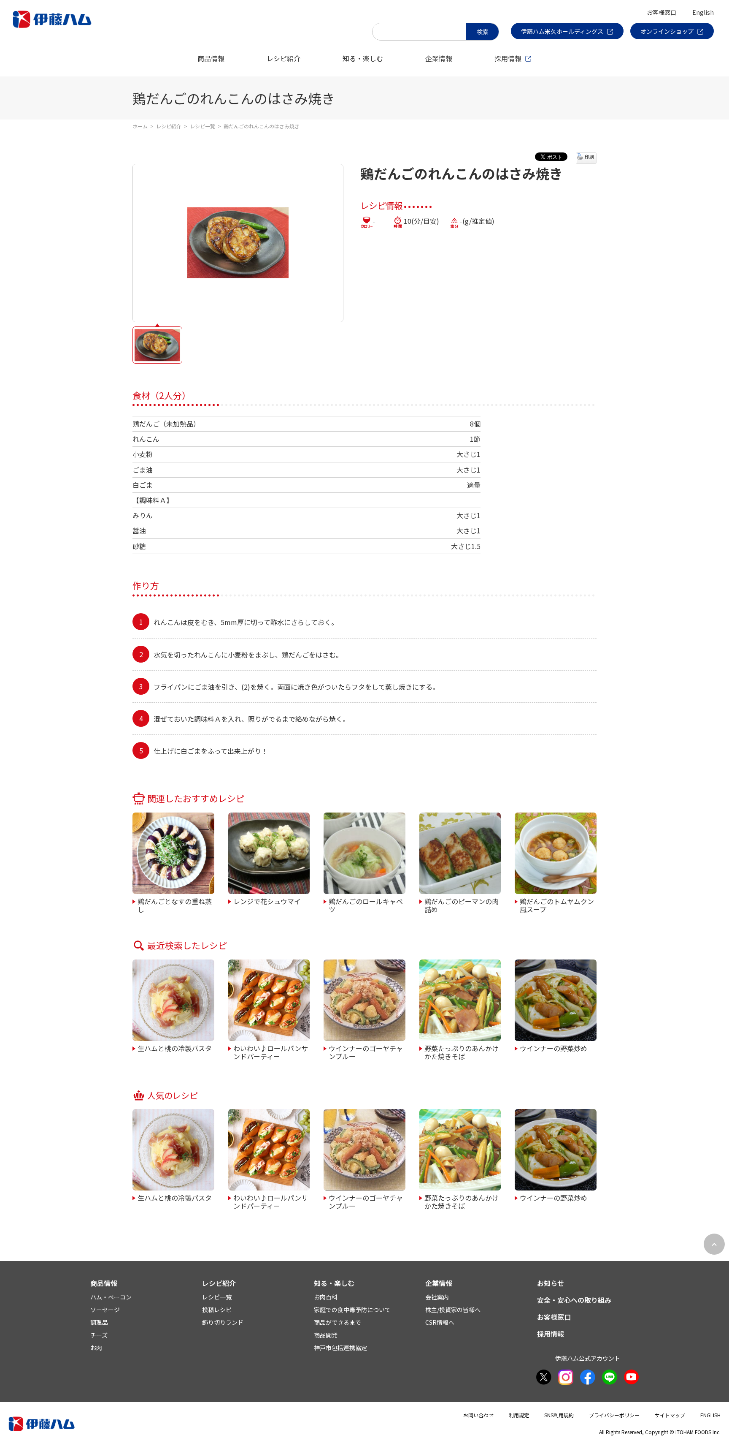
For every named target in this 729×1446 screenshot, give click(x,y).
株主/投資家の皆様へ (453, 1309)
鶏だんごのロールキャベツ (366, 904)
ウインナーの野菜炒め (553, 1047)
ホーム (140, 126)
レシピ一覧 (202, 126)
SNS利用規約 (559, 1415)
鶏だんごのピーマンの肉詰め (461, 904)
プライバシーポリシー (614, 1415)
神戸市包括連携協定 (340, 1347)
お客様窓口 (661, 12)
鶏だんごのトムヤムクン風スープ (557, 904)
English (703, 12)
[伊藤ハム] (54, 27)
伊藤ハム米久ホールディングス (562, 31)
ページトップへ (714, 1244)
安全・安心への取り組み (574, 1300)
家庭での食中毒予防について (352, 1309)
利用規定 (519, 1415)
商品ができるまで (337, 1322)
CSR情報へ (439, 1322)
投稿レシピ (217, 1309)
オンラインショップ (667, 31)
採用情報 (507, 58)
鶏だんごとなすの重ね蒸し (175, 904)
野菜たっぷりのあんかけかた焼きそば (461, 1051)
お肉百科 (326, 1297)
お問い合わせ (478, 1415)
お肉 (96, 1347)
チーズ (99, 1335)
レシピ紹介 (283, 58)
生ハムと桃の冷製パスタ (175, 1047)
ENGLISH (710, 1415)
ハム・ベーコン (111, 1297)
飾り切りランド (222, 1322)
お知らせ (550, 1283)
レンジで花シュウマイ (267, 900)
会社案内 (437, 1297)
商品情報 (210, 58)
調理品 (99, 1322)
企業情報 (438, 58)
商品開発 (326, 1335)
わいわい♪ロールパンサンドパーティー (270, 1051)
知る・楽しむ (363, 58)
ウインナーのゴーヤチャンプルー (366, 1051)
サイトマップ (670, 1415)
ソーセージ (105, 1309)
